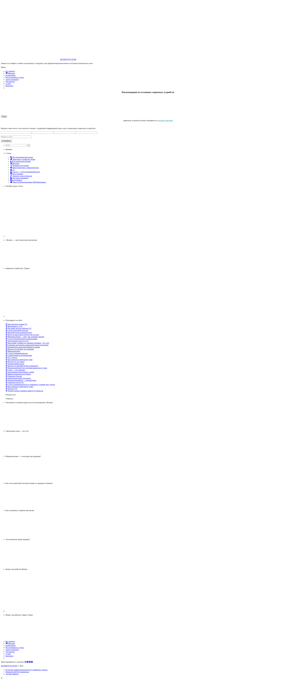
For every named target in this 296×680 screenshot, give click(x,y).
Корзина (15, 163)
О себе (8, 84)
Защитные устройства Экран (23, 159)
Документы (10, 82)
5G (13, 170)
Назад (4, 116)
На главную (10, 71)
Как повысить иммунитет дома (19, 360)
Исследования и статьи (15, 77)
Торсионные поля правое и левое (20, 372)
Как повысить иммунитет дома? (20, 387)
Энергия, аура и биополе (22, 176)
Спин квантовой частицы (17, 330)
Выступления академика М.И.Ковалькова (29, 182)
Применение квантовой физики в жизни (23, 347)
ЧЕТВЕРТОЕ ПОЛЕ (68, 59)
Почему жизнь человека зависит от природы (25, 391)
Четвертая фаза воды (15, 364)
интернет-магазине (165, 120)
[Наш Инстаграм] (30, 662)
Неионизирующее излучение (19, 378)
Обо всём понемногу (20, 178)
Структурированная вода (17, 353)
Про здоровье (17, 174)
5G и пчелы (12, 357)
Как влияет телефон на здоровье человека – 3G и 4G (28, 343)
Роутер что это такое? (16, 362)
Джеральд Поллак (14, 376)
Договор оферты (12, 674)
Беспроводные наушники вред (19, 333)
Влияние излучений (20, 166)
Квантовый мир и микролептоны (25, 168)
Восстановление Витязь (21, 161)
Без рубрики (17, 180)
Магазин (11, 73)
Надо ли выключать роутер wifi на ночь (23, 335)
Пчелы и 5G (12, 389)
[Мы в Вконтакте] (32, 662)
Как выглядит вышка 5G (17, 324)
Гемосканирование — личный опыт (21, 380)
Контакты (9, 86)
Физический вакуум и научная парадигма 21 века (27, 368)
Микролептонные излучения (19, 374)
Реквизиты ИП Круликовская (17, 672)
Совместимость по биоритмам (19, 355)
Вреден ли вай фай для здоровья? (20, 349)
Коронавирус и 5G (15, 326)
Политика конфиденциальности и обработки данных (27, 670)
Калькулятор (10, 75)
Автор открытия (12, 79)
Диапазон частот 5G (15, 382)
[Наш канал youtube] (25, 662)
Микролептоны (13, 351)
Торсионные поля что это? (18, 341)
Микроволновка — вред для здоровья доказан (25, 337)
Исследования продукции (22, 157)
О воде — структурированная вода (26, 172)
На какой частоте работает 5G (19, 328)
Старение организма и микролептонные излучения (27, 345)
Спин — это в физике (16, 370)
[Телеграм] (28, 662)
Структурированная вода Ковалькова (22, 339)
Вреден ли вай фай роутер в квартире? (22, 366)
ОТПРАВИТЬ (6, 141)
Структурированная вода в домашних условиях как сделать (31, 385)
